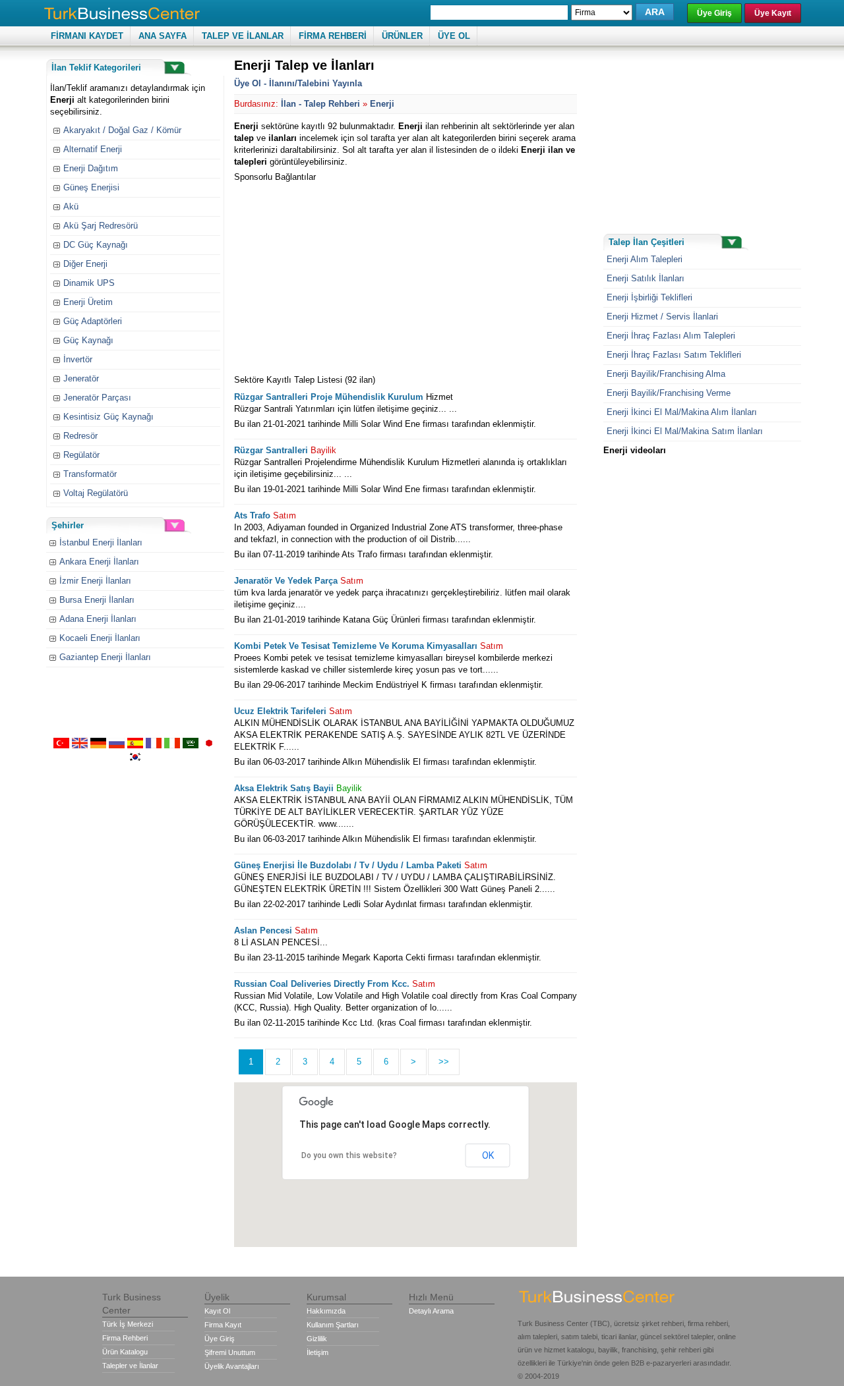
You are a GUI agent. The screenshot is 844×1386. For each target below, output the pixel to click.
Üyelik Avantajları (231, 1366)
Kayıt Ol (217, 1311)
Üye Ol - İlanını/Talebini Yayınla (298, 83)
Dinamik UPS (89, 283)
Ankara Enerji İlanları (99, 562)
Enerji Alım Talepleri (644, 259)
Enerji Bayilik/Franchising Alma (666, 374)
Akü (70, 206)
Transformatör (90, 474)
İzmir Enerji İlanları (95, 581)
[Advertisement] (345, 275)
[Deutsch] (98, 745)
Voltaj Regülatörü (95, 493)
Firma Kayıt (222, 1325)
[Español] (135, 745)
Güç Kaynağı (88, 340)
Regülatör (81, 455)
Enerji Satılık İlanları (645, 278)
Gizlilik (317, 1339)
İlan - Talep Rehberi (320, 104)
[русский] (117, 745)
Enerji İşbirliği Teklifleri (649, 297)
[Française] (154, 745)
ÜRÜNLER (402, 36)
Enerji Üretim (88, 302)
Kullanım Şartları (333, 1325)
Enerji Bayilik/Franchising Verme (669, 393)
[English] (80, 745)
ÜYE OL (454, 36)
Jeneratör (81, 378)
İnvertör (77, 359)
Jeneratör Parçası (97, 397)
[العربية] (190, 745)
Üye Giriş (714, 13)
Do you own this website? (349, 1155)
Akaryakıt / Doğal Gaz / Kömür (122, 130)
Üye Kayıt (772, 13)
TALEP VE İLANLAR (243, 36)
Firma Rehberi (125, 1338)
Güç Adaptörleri (92, 321)
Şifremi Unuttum (229, 1352)
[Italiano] (172, 745)
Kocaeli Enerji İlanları (99, 638)
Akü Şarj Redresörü (100, 226)
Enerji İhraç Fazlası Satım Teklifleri (674, 355)
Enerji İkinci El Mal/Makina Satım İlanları (685, 431)
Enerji (382, 104)
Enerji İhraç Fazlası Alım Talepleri (671, 336)
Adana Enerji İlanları (97, 619)
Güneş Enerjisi (91, 187)
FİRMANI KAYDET (87, 36)
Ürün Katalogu (125, 1352)
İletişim (317, 1352)
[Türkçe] (61, 745)
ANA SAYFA (162, 36)
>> (443, 1062)
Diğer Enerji (85, 264)
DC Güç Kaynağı (95, 245)
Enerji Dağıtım (90, 168)
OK (488, 1155)
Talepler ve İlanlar (130, 1366)
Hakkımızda (326, 1311)
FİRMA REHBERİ (333, 36)
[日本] (209, 745)
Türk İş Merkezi (127, 1324)
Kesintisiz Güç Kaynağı (108, 417)
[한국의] (135, 759)
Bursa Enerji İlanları (97, 600)
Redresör (80, 436)
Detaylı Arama (431, 1311)
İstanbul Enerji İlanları (100, 542)
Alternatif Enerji (92, 149)
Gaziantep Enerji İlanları (105, 657)
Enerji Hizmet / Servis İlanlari (662, 316)
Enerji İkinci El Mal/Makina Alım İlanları (682, 412)
